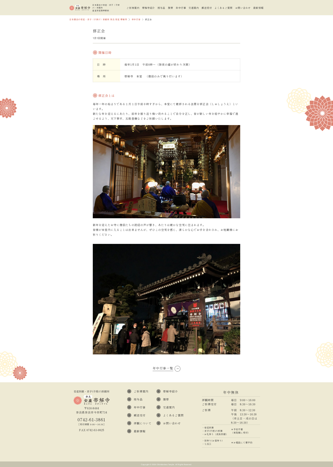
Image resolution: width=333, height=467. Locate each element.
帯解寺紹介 (148, 8)
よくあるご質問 (224, 8)
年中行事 (181, 8)
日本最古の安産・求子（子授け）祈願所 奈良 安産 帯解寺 (98, 19)
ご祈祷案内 (132, 8)
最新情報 (258, 8)
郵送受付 (207, 8)
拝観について (143, 423)
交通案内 (194, 8)
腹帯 (170, 8)
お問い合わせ (243, 8)
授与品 (161, 8)
